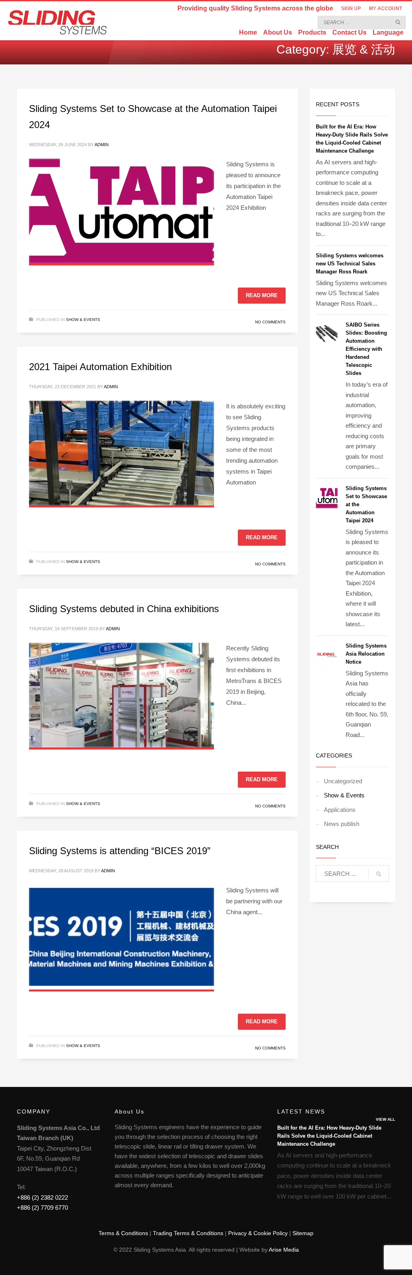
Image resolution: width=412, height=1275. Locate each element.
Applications (340, 809)
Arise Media (284, 1249)
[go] (398, 22)
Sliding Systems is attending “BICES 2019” (119, 850)
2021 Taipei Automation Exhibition (100, 366)
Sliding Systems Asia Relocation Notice (366, 654)
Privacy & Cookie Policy (258, 1233)
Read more (262, 295)
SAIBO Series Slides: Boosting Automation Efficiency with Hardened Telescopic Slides (366, 349)
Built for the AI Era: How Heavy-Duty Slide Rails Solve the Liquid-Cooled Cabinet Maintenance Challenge (329, 1136)
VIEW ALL (385, 1119)
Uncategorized (343, 781)
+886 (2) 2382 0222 (42, 1197)
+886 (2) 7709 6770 (42, 1207)
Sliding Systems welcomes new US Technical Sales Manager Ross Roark (349, 264)
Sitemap (303, 1233)
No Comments (270, 322)
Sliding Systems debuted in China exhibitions (124, 608)
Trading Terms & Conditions (188, 1233)
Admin (102, 144)
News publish (341, 823)
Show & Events (83, 319)
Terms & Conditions (123, 1233)
